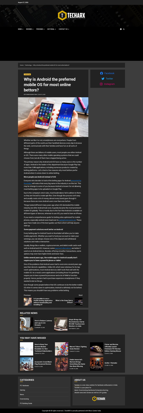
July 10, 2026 (39, 366)
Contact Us (63, 29)
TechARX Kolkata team (31, 94)
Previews (39, 29)
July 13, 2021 (42, 94)
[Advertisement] (71, 46)
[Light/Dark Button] (120, 29)
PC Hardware (24, 385)
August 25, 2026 (40, 353)
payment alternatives (63, 248)
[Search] (124, 29)
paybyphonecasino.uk (67, 220)
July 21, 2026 (109, 353)
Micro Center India (94, 411)
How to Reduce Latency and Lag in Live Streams (43, 323)
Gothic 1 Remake (111, 363)
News (20, 29)
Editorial (50, 29)
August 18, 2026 (75, 351)
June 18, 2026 (74, 368)
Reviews (29, 29)
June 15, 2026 (109, 365)
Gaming (22, 390)
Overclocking (24, 399)
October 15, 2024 (74, 328)
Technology (27, 74)
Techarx (77, 385)
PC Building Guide (26, 403)
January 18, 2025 (40, 327)
